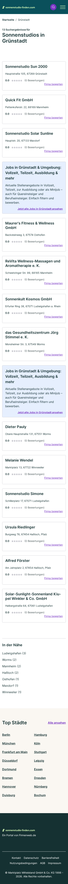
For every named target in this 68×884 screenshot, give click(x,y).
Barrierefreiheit (50, 857)
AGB (42, 863)
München (8, 743)
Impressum (54, 863)
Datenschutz (31, 857)
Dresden (40, 778)
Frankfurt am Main (15, 752)
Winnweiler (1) (11, 692)
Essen (38, 769)
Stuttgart (40, 752)
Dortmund (9, 769)
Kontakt (16, 857)
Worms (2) (9, 660)
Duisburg (8, 795)
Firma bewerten (53, 84)
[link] (34, 75)
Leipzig (39, 760)
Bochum (40, 795)
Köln (37, 743)
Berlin (6, 735)
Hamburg (40, 735)
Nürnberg (40, 786)
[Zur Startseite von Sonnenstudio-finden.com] (18, 7)
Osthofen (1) (10, 679)
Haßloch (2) (10, 672)
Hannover (9, 786)
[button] (53, 7)
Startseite (8, 19)
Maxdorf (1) (10, 685)
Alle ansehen (57, 722)
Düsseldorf (10, 760)
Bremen (7, 778)
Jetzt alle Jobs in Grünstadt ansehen (40, 208)
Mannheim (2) (11, 666)
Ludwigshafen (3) (14, 653)
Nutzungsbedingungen (23, 863)
